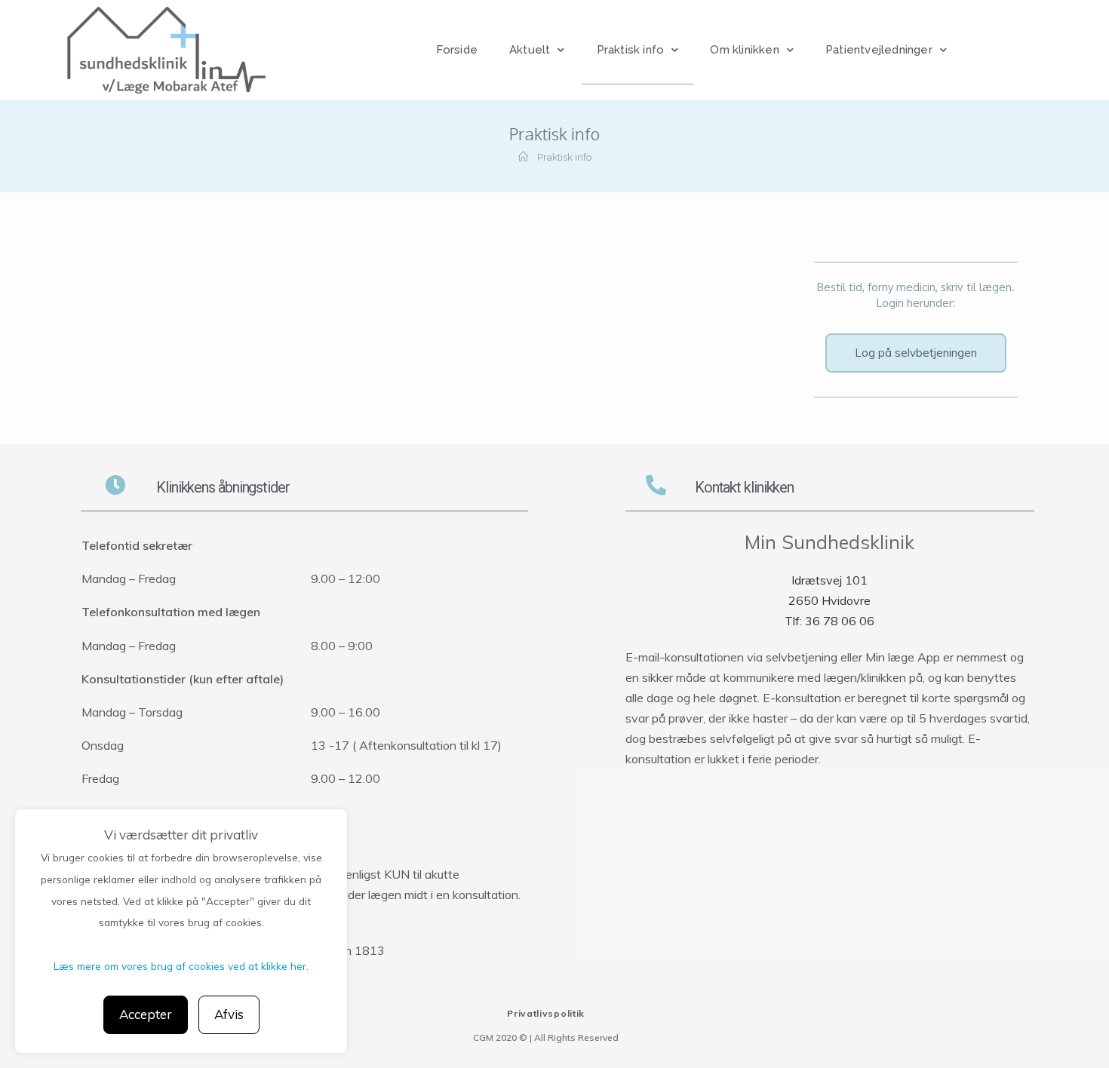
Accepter (145, 1014)
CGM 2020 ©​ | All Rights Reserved (546, 1037)
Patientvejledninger (878, 50)
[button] (915, 353)
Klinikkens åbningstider (223, 487)
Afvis (229, 1014)
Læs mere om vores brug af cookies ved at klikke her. (181, 965)
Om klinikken (744, 50)
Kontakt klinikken (744, 487)
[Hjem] (523, 157)
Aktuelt (529, 50)
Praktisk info (631, 50)
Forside (457, 50)
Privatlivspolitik (546, 1013)
